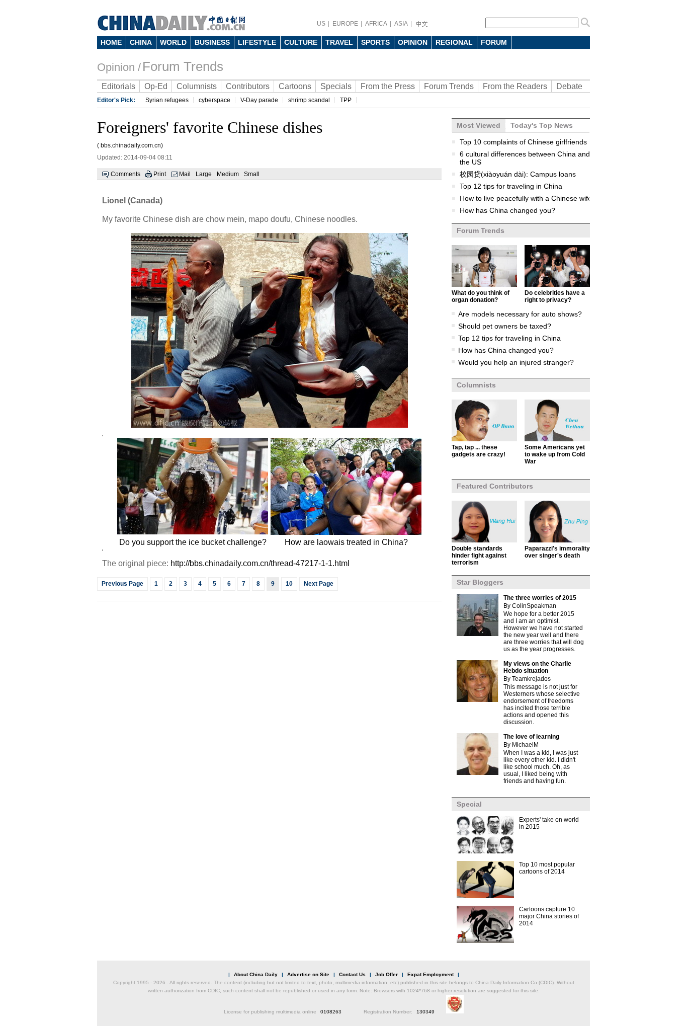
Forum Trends (182, 66)
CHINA (141, 42)
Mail (185, 174)
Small (252, 174)
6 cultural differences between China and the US (525, 158)
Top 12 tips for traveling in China (511, 186)
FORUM (494, 42)
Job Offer (386, 974)
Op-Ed (155, 86)
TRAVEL (339, 42)
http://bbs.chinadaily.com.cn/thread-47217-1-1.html (260, 563)
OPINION (412, 42)
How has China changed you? (507, 210)
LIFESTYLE (257, 42)
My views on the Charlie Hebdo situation (537, 667)
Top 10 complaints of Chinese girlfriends (523, 142)
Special (469, 804)
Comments (125, 174)
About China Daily (256, 974)
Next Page (318, 583)
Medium (228, 174)
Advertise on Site (308, 974)
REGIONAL (454, 42)
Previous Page (122, 583)
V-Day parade (259, 100)
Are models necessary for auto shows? (520, 314)
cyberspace (214, 100)
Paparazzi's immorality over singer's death (557, 552)
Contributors (248, 86)
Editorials (118, 86)
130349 (425, 1011)
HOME (111, 42)
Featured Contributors (495, 486)
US (321, 23)
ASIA (401, 23)
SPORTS (375, 42)
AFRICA (376, 23)
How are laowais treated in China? (346, 542)
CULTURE (300, 42)
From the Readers (515, 86)
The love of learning (531, 736)
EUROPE (345, 23)
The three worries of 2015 (539, 597)
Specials (336, 86)
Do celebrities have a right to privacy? (555, 296)
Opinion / (119, 67)
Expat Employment (430, 974)
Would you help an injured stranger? (516, 362)
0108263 (330, 1011)
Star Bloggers (480, 582)
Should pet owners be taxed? (504, 326)
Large (204, 174)
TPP (346, 100)
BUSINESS (212, 42)
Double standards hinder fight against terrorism (479, 555)
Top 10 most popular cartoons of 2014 (547, 868)
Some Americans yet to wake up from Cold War (555, 454)
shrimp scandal (309, 100)
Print (159, 174)
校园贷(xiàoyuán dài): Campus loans (518, 174)
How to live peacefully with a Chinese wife (526, 198)
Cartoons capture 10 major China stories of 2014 (549, 916)
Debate (569, 86)
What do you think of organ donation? (480, 296)
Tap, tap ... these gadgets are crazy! (478, 451)
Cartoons (295, 86)
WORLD (173, 42)
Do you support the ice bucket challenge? (193, 542)
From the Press (388, 86)
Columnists (197, 86)
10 (289, 583)
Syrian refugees (167, 100)
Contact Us (352, 974)
